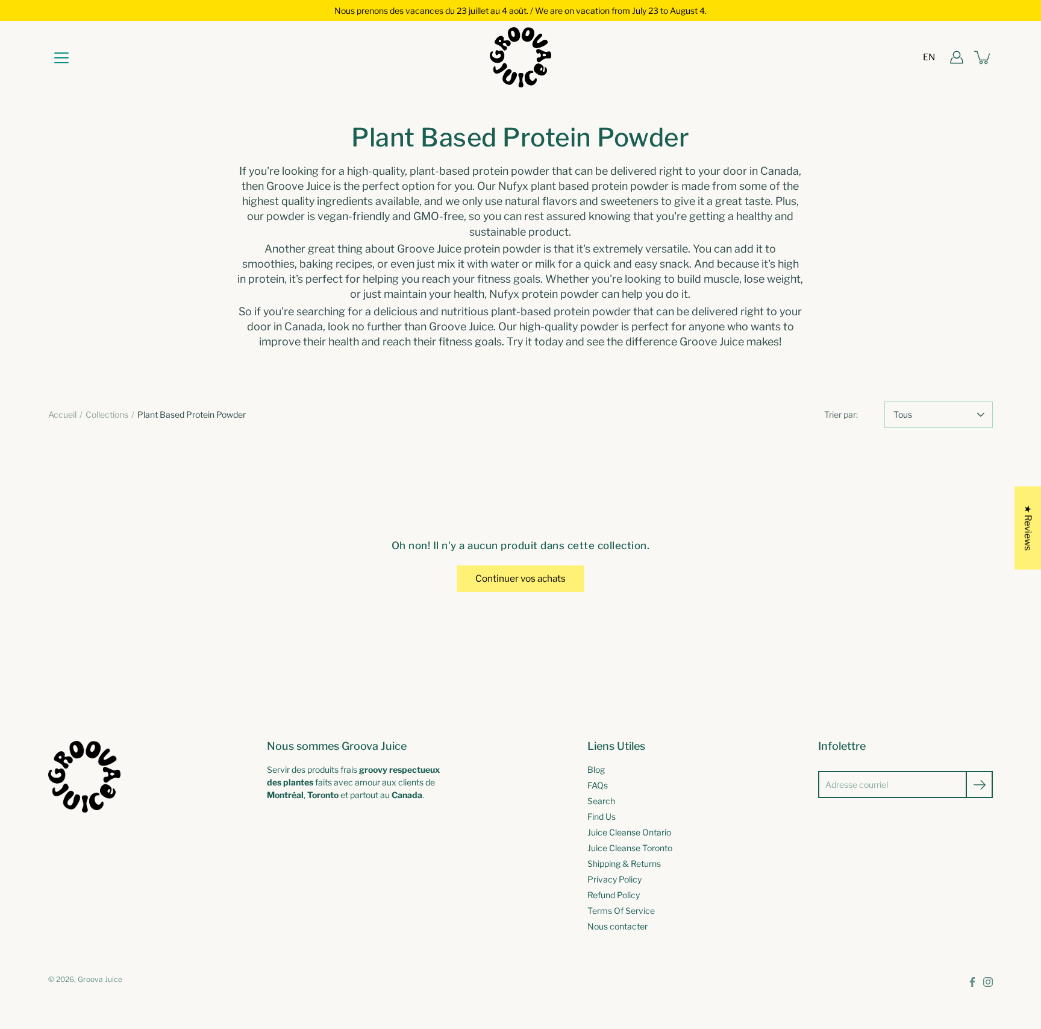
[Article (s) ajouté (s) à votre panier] (983, 57)
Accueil (62, 414)
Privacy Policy (614, 879)
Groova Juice (100, 979)
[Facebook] (972, 982)
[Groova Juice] (520, 57)
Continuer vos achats (520, 578)
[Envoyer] (979, 784)
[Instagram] (988, 982)
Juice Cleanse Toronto (629, 848)
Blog (596, 769)
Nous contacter (617, 926)
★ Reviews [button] (1028, 527)
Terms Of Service (621, 910)
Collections (107, 414)
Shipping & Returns (624, 863)
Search (601, 801)
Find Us (601, 816)
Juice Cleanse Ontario (629, 832)
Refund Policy (613, 895)
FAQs (597, 785)
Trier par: (841, 414)
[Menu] (61, 58)
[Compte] (956, 57)
